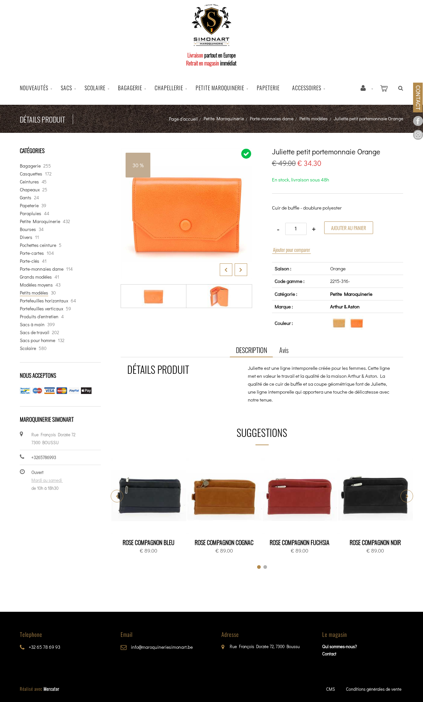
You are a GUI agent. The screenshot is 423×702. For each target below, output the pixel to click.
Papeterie (268, 88)
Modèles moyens (36, 285)
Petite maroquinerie (220, 88)
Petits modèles (313, 118)
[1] (259, 567)
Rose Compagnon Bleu (148, 542)
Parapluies (30, 213)
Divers (26, 237)
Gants (25, 197)
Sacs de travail (34, 332)
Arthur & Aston (345, 306)
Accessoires (306, 88)
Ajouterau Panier (149, 496)
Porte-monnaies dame (271, 118)
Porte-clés (29, 261)
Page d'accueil (183, 119)
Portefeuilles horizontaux (44, 300)
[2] (265, 567)
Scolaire (95, 88)
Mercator (51, 688)
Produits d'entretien (39, 316)
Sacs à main (32, 324)
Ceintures (29, 181)
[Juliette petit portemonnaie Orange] (186, 152)
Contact (329, 653)
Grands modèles (36, 277)
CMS (330, 689)
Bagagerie (130, 88)
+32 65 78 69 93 (44, 647)
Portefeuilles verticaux (41, 308)
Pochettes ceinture (38, 245)
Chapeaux (30, 189)
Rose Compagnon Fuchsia (299, 542)
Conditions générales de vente (374, 689)
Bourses (28, 229)
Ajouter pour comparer (291, 249)
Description (251, 350)
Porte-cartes (32, 253)
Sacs (66, 88)
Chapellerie (169, 88)
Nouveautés (34, 88)
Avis (283, 350)
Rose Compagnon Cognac (224, 542)
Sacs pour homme (37, 340)
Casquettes (31, 174)
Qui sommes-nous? (339, 646)
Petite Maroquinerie (224, 118)
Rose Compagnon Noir (375, 542)
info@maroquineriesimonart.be (161, 647)
